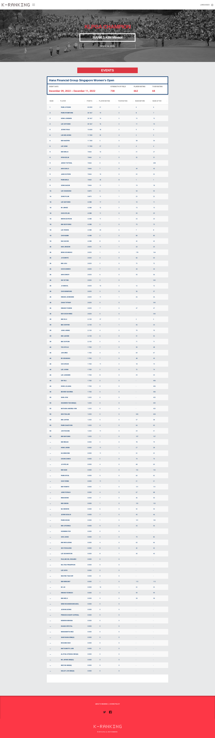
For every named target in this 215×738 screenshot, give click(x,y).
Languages (205, 5)
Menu (33, 5)
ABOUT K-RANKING (101, 704)
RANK (51, 101)
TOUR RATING (122, 101)
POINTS (89, 101)
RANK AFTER (157, 101)
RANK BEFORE (140, 101)
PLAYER (63, 101)
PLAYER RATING (104, 101)
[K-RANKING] (16, 5)
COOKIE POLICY (115, 704)
